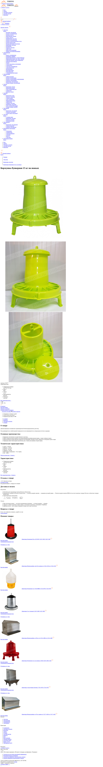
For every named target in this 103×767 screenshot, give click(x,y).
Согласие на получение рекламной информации (14, 754)
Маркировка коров (10, 100)
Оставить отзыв (4, 482)
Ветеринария (9, 69)
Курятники (8, 46)
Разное (7, 62)
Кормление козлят (10, 88)
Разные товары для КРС (12, 107)
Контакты (5, 15)
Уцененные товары (8, 138)
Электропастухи (10, 67)
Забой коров (9, 102)
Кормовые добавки (10, 56)
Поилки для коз (10, 91)
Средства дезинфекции (11, 66)
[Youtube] (2, 750)
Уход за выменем (10, 99)
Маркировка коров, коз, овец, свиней (15, 59)
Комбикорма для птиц (11, 38)
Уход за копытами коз (11, 89)
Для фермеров (6, 52)
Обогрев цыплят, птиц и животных (14, 60)
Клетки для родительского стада (14, 41)
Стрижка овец (9, 117)
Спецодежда (9, 65)
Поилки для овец (10, 119)
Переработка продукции (9, 128)
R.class (15, 761)
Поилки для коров (10, 96)
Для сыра (8, 137)
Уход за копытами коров (12, 105)
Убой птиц (8, 48)
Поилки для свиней (11, 112)
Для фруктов (9, 132)
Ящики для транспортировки (13, 51)
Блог (4, 9)
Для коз (5, 84)
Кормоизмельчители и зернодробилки (15, 57)
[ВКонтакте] (1, 750)
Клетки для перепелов (11, 40)
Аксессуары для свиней (12, 113)
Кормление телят (10, 95)
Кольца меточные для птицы (13, 43)
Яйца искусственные (11, 50)
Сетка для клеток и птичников (13, 64)
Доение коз (8, 90)
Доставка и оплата (7, 12)
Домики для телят (10, 103)
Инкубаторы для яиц (11, 36)
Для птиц (5, 29)
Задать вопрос (4, 513)
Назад (4, 31)
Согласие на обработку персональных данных (14, 757)
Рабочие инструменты (11, 61)
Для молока (9, 131)
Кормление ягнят (10, 121)
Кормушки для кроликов (12, 81)
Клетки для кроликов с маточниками (15, 79)
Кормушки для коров (11, 104)
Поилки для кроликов (11, 80)
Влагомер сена (9, 71)
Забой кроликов (10, 76)
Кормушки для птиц (11, 45)
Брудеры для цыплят (11, 32)
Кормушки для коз (10, 86)
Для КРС (5, 93)
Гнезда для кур (9, 37)
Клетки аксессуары (10, 42)
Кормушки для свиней (11, 110)
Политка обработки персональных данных (13, 758)
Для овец (5, 114)
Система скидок (7, 13)
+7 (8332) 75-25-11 (5, 7)
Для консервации (10, 133)
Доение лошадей (10, 126)
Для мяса (8, 134)
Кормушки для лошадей (12, 124)
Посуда (8, 136)
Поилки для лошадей (11, 127)
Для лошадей (6, 122)
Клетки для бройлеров (11, 33)
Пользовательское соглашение (10, 755)
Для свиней (6, 108)
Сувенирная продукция (11, 72)
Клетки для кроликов (11, 78)
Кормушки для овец (11, 118)
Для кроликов (6, 74)
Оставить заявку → (5, 764)
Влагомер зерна (10, 70)
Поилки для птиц (10, 47)
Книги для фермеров (11, 55)
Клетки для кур (10, 35)
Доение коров (9, 98)
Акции (5, 11)
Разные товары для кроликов (13, 83)
